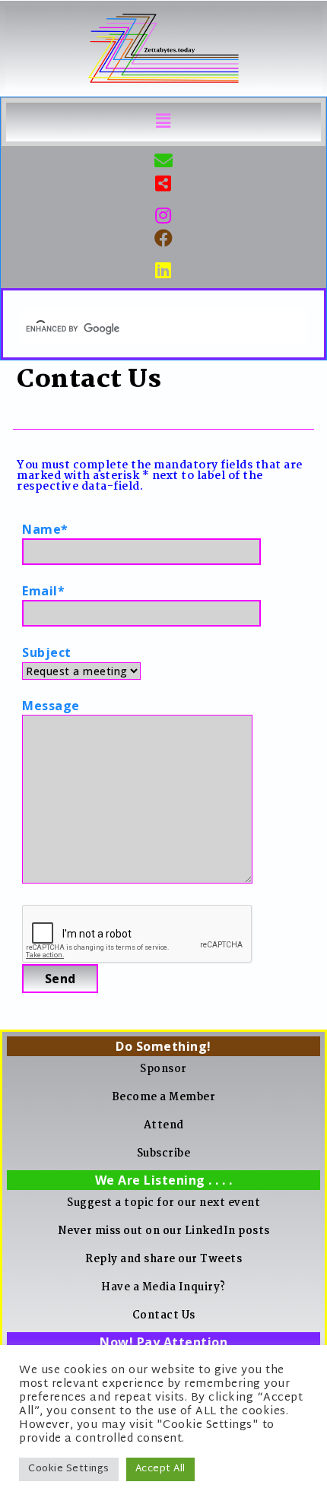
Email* (43, 590)
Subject (46, 652)
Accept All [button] (160, 1469)
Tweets (221, 1259)
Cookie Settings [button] (69, 1469)
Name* (45, 529)
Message (51, 705)
